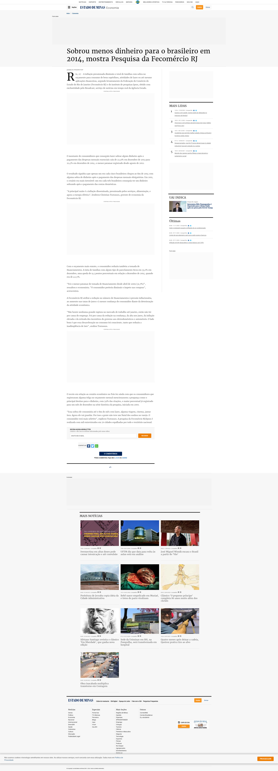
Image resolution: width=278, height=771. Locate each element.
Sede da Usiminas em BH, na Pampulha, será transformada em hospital (139, 642)
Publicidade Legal (74, 736)
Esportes (119, 739)
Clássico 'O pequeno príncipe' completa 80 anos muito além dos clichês (179, 598)
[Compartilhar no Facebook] (88, 446)
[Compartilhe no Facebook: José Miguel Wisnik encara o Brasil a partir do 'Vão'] (178, 548)
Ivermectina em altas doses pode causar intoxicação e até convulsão (98, 553)
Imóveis (129, 2)
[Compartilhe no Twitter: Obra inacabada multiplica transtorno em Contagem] (100, 680)
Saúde (70, 727)
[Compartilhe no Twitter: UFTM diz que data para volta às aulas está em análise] (140, 548)
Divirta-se (119, 753)
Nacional (71, 720)
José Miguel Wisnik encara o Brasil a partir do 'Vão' (179, 553)
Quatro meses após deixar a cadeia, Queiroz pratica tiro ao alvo (180, 641)
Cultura (70, 732)
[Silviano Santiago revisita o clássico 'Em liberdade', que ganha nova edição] (99, 621)
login (117, 458)
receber (144, 436)
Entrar (208, 7)
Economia (112, 7)
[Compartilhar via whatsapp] (96, 446)
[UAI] (137, 2)
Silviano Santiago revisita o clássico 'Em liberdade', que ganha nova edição (99, 642)
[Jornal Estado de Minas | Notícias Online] (92, 7)
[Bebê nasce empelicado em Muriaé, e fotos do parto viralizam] (140, 577)
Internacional (72, 722)
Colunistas (71, 729)
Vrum (94, 725)
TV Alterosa (167, 2)
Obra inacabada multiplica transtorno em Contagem (94, 685)
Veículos (119, 2)
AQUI (197, 2)
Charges (119, 725)
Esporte (92, 2)
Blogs (94, 720)
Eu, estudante (144, 717)
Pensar (118, 741)
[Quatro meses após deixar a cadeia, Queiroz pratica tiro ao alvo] (180, 621)
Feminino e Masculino (123, 732)
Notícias (82, 2)
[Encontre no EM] (192, 7)
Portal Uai (95, 713)
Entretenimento (106, 2)
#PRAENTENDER (122, 720)
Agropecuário (120, 748)
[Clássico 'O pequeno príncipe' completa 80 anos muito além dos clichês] (180, 577)
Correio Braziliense (146, 715)
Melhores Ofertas (151, 2)
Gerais (70, 713)
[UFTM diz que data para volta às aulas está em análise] (140, 533)
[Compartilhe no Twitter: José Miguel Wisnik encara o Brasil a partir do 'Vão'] (180, 548)
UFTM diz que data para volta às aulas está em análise (138, 553)
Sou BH (190, 2)
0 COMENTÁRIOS (110, 454)
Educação (71, 734)
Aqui (93, 722)
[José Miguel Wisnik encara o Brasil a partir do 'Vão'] (180, 533)
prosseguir (265, 758)
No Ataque (119, 746)
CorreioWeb (144, 713)
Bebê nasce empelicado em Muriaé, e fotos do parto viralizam (140, 597)
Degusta (119, 734)
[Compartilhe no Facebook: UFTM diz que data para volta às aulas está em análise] (138, 548)
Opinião (118, 715)
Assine (199, 7)
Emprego (119, 722)
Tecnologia (119, 736)
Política (70, 715)
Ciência (118, 729)
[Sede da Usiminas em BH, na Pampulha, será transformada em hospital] (140, 621)
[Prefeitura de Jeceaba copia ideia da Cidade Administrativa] (99, 577)
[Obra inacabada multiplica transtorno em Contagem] (99, 665)
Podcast (119, 743)
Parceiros (179, 2)
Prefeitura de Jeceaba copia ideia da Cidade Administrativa (99, 597)
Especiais (119, 717)
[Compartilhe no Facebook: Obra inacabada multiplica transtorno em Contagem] (98, 680)
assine (124, 458)
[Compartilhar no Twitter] (92, 446)
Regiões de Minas (122, 713)
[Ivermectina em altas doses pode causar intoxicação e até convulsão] (99, 533)
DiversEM (71, 725)
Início (68, 13)
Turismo (119, 727)
